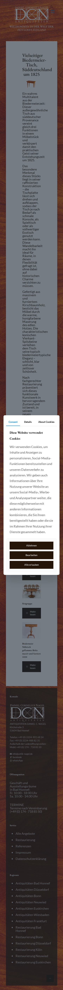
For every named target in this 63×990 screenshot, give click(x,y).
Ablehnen (31, 545)
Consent (13, 421)
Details (28, 421)
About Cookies (46, 421)
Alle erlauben (31, 564)
